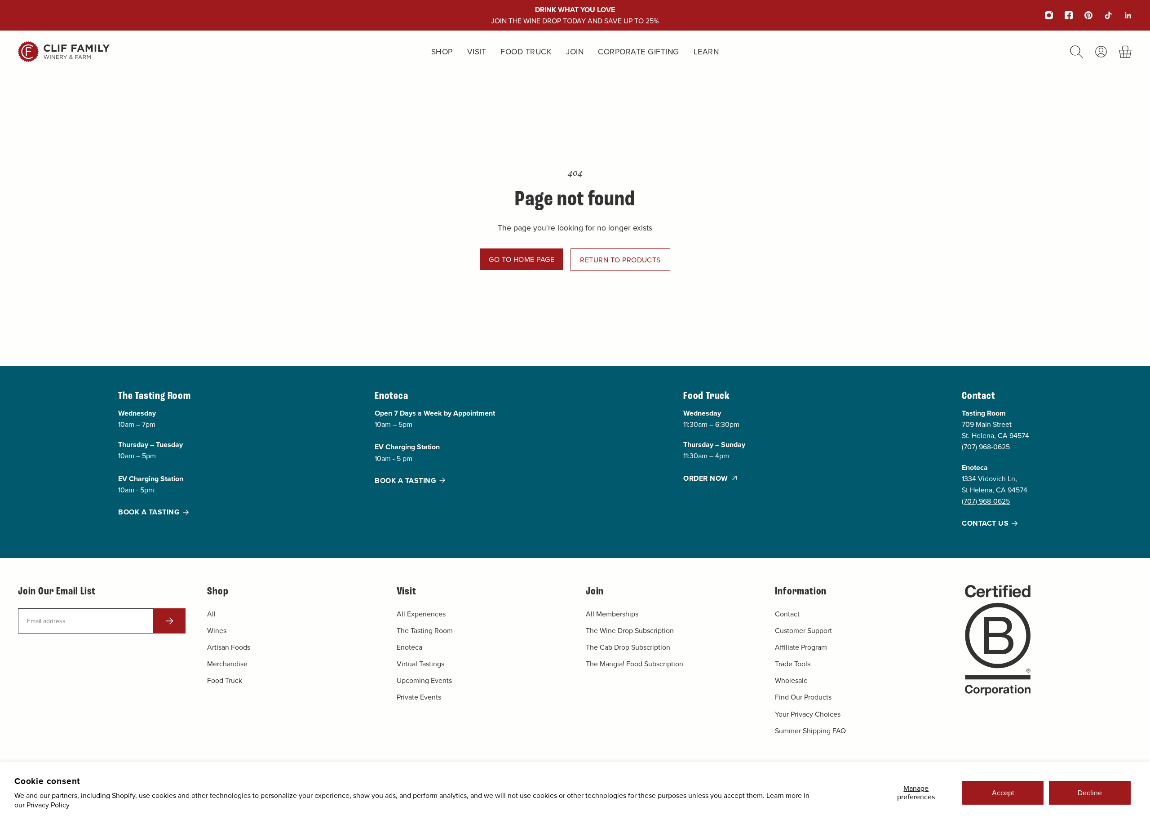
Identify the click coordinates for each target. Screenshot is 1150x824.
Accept (1003, 792)
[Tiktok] (1102, 15)
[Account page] (1101, 51)
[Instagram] (1043, 15)
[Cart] (1125, 52)
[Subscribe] (169, 621)
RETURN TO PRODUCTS (620, 260)
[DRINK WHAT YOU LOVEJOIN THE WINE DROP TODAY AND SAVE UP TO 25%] (575, 15)
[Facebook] (1063, 15)
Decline (1090, 792)
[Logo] (64, 51)
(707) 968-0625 (986, 447)
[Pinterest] (1082, 15)
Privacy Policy (48, 805)
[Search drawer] (1076, 52)
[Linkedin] (1122, 15)
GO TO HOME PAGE (521, 259)
